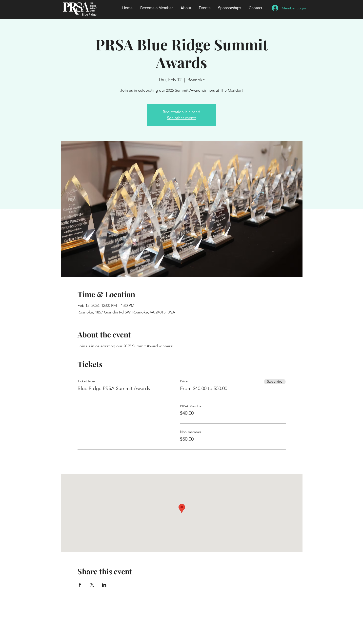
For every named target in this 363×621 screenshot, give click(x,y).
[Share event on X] (92, 585)
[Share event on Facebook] (80, 585)
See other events (181, 117)
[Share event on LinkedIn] (104, 585)
